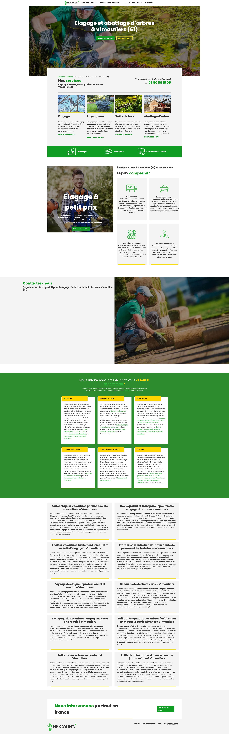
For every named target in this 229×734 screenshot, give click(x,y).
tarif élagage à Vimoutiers (77, 434)
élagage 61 (127, 390)
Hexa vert (61, 77)
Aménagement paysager (109, 3)
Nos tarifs (149, 3)
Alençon (70, 77)
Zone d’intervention (132, 3)
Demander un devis (105, 38)
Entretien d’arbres (87, 3)
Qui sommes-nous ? (88, 8)
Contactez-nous (124, 38)
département (113, 384)
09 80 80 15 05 (159, 82)
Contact (109, 8)
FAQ (100, 8)
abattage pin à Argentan (118, 411)
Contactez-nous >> (66, 135)
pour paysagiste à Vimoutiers (149, 422)
